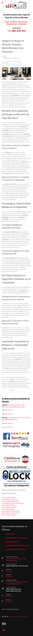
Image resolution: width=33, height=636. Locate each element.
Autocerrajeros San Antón (9, 507)
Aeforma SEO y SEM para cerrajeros (19, 616)
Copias (7, 22)
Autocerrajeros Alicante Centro (11, 513)
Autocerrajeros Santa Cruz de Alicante (13, 503)
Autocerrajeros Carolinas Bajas (11, 511)
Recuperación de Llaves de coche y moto (17, 545)
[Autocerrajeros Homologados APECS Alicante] (16, 445)
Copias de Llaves (10, 534)
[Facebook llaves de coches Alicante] (16, 436)
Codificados (14, 22)
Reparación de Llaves (12, 541)
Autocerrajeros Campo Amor (10, 499)
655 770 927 (9, 423)
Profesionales (22, 24)
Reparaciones (23, 22)
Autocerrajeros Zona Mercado (10, 501)
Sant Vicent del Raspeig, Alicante (15, 407)
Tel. (16, 30)
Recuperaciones (12, 24)
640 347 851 (9, 414)
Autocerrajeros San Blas (9, 515)
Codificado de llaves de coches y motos (17, 538)
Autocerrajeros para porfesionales (15, 549)
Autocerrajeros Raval (8, 509)
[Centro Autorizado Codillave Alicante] (16, 459)
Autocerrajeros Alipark (8, 505)
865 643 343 (9, 410)
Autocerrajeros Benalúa (9, 497)
